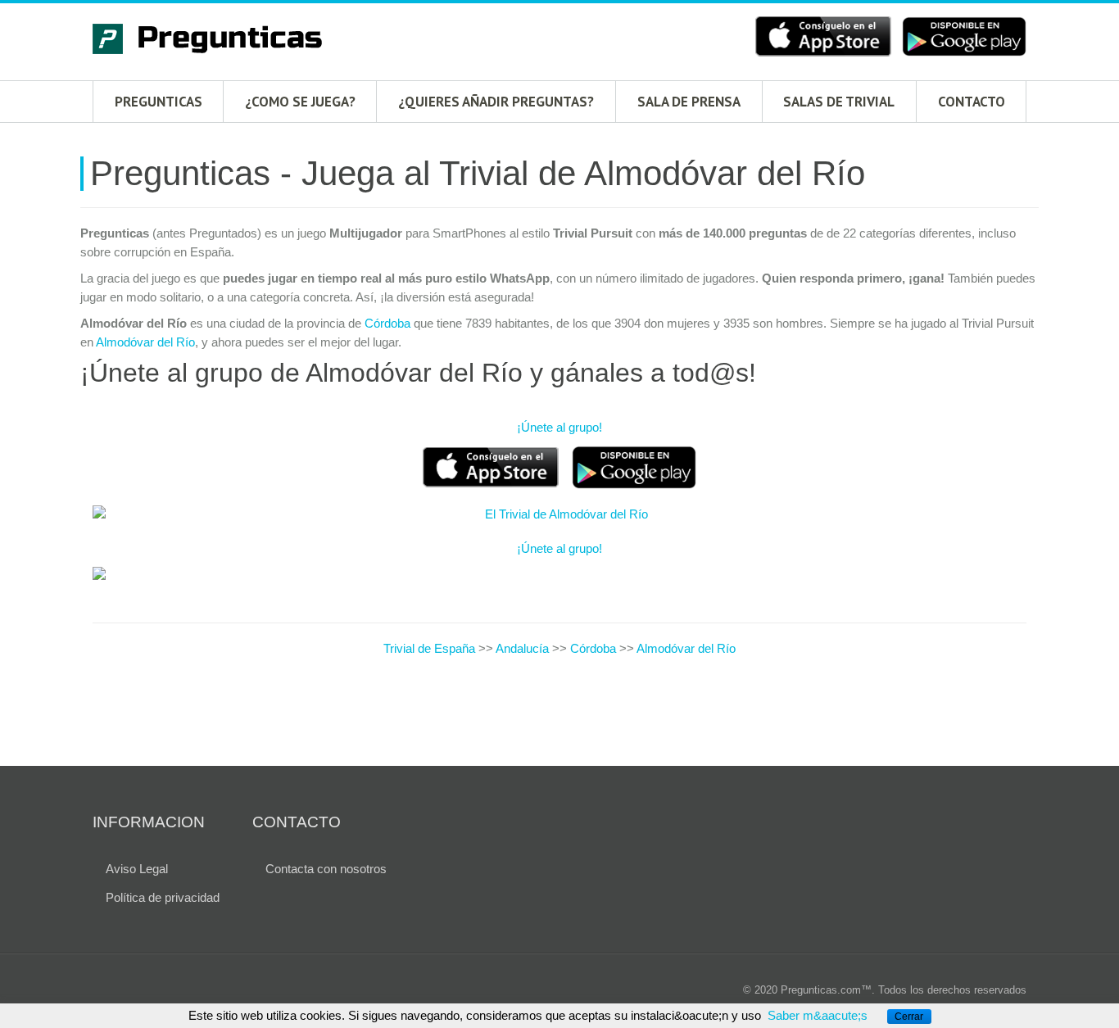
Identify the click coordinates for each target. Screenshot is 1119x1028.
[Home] (215, 41)
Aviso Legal (137, 869)
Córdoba (387, 323)
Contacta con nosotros (326, 869)
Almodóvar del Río (145, 342)
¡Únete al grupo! (559, 427)
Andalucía (522, 648)
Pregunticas (158, 102)
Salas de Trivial (839, 102)
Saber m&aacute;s (818, 1015)
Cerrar (909, 1016)
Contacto (971, 102)
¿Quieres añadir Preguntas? (496, 102)
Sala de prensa (689, 102)
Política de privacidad (163, 897)
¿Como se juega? (300, 102)
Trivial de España (430, 648)
